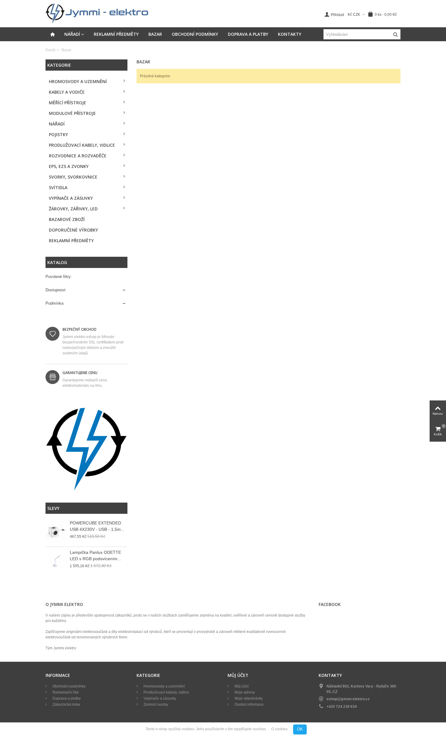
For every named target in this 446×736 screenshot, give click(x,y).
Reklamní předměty (116, 34)
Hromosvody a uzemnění (78, 81)
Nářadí (72, 34)
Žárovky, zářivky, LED (73, 209)
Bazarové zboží (67, 219)
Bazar (155, 34)
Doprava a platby (248, 34)
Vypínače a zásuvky (71, 198)
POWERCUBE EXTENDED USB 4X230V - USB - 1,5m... (97, 526)
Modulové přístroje (72, 113)
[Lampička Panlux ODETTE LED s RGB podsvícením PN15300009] (56, 561)
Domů (51, 50)
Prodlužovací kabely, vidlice (82, 145)
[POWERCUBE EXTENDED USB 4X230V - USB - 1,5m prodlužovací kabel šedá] (56, 532)
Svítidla (58, 187)
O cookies (279, 729)
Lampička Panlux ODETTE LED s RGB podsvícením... (95, 555)
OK (300, 729)
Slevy (53, 508)
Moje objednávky (248, 698)
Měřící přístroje (67, 102)
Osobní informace (249, 704)
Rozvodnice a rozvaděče (77, 156)
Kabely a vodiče (67, 92)
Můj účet (241, 686)
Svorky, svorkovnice (73, 177)
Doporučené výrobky (73, 230)
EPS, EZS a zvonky (69, 166)
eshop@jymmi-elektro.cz (348, 699)
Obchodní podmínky (195, 34)
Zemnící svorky (155, 704)
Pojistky (58, 134)
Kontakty (289, 34)
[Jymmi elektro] (97, 13)
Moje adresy (244, 692)
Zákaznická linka (66, 704)
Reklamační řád (65, 692)
